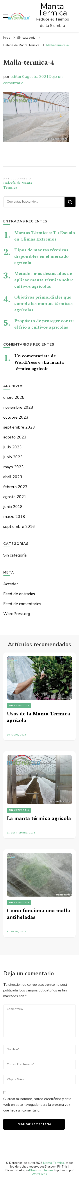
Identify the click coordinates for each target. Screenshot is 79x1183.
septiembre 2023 (19, 427)
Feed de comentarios (22, 603)
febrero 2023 (15, 486)
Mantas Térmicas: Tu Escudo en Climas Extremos (44, 236)
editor (16, 76)
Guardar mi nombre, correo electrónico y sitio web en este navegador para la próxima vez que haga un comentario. (37, 1104)
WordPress (39, 1174)
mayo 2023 (13, 467)
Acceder (10, 584)
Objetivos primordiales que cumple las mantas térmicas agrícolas (43, 303)
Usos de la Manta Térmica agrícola (38, 717)
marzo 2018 (14, 516)
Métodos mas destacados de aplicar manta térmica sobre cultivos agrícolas (44, 280)
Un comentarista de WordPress (35, 359)
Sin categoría (26, 38)
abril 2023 (12, 477)
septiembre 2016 (19, 526)
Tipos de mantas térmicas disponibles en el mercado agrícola (41, 256)
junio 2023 (13, 457)
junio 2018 (13, 506)
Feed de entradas (19, 593)
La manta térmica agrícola (39, 365)
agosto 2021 (14, 496)
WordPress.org (16, 613)
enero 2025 (13, 397)
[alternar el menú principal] (5, 16)
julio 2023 (12, 447)
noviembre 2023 (18, 407)
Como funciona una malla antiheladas (38, 914)
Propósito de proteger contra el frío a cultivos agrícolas (44, 324)
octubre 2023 (15, 417)
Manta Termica (52, 9)
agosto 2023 (14, 437)
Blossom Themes (41, 1170)
